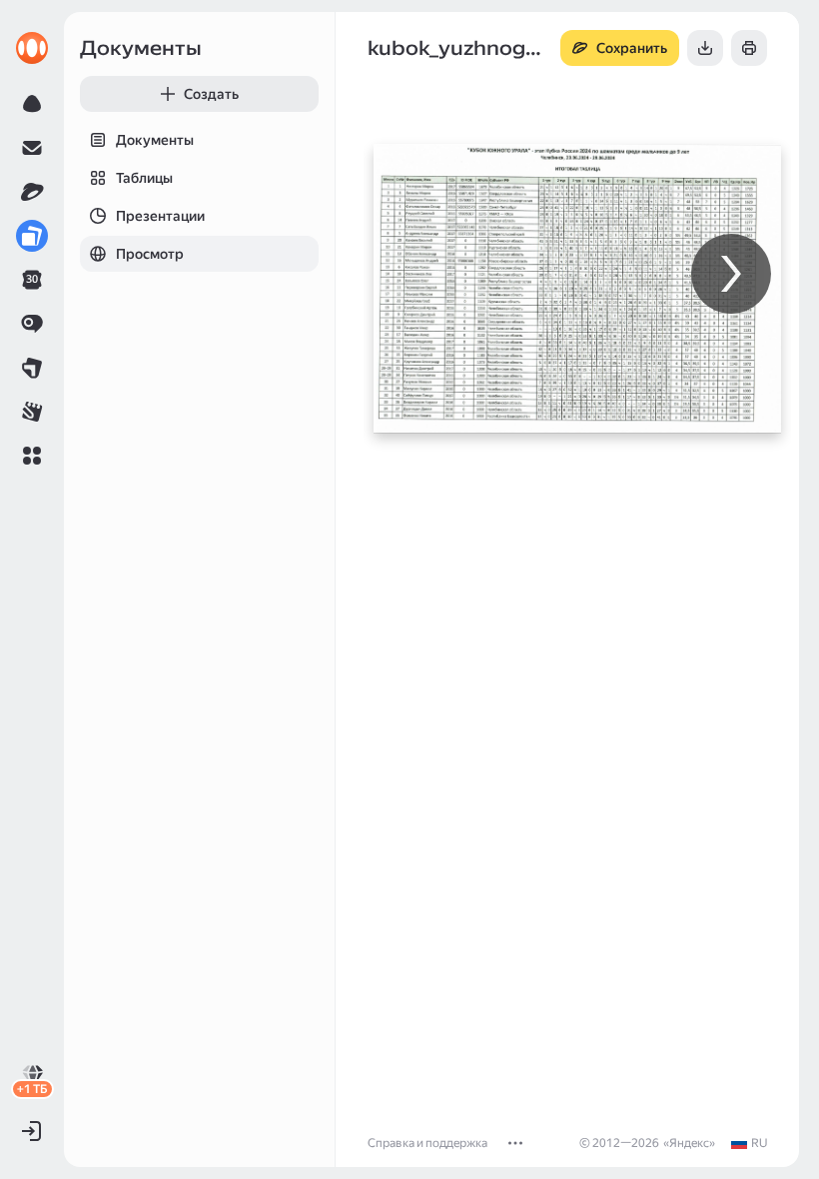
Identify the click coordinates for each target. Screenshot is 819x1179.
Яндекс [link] (689, 1143)
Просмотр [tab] (150, 254)
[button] (32, 456)
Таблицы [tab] (144, 178)
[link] (32, 48)
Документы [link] (141, 48)
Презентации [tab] (160, 216)
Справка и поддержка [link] (427, 1143)
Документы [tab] (155, 140)
